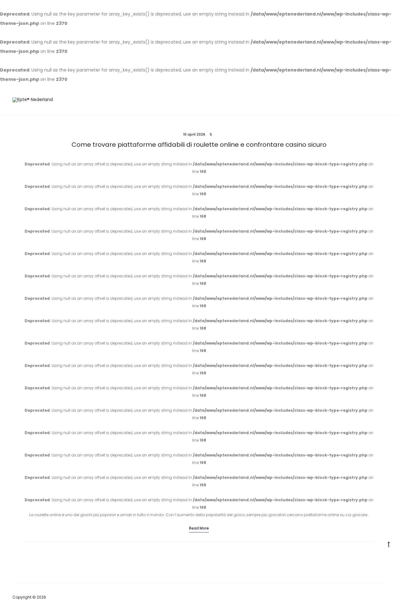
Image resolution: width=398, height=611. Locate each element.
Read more (199, 528)
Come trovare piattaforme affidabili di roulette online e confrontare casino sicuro (199, 144)
